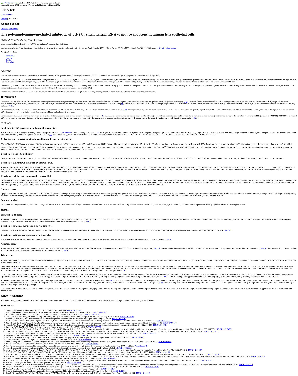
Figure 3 (167, 239)
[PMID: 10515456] (224, 329)
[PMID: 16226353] (120, 371)
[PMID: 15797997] (92, 344)
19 (97, 133)
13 (126, 110)
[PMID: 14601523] (74, 363)
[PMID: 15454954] (109, 358)
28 (113, 280)
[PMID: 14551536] (152, 367)
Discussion (10, 62)
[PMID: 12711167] (108, 369)
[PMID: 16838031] (95, 327)
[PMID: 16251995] (195, 350)
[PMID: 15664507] (85, 340)
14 (14, 112)
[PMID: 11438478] (258, 356)
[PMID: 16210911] (163, 352)
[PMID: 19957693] (137, 337)
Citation (4, 19)
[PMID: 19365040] (119, 319)
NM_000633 (66, 133)
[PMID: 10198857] (127, 317)
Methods (9, 58)
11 (12, 106)
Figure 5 (262, 248)
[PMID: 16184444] (143, 373)
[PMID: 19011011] (163, 321)
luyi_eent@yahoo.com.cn (166, 48)
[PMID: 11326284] (207, 360)
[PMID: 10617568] (124, 348)
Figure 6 (64, 250)
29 (159, 283)
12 (123, 110)
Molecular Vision (12, 3)
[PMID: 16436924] (74, 310)
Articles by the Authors (9, 29)
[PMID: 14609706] (92, 315)
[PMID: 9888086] (99, 312)
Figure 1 (87, 221)
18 (197, 118)
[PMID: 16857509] (160, 325)
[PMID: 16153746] (165, 342)
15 (101, 116)
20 (19, 262)
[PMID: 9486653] (149, 333)
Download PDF (7, 15)
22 (15, 268)
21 (12, 268)
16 (103, 116)
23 (111, 280)
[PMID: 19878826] (170, 323)
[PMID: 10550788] (211, 331)
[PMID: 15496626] (80, 335)
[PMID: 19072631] (213, 354)
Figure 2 (228, 230)
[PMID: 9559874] (140, 346)
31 (162, 283)
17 (195, 118)
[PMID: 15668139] (246, 365)
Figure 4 (157, 248)
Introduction (10, 56)
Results (8, 60)
